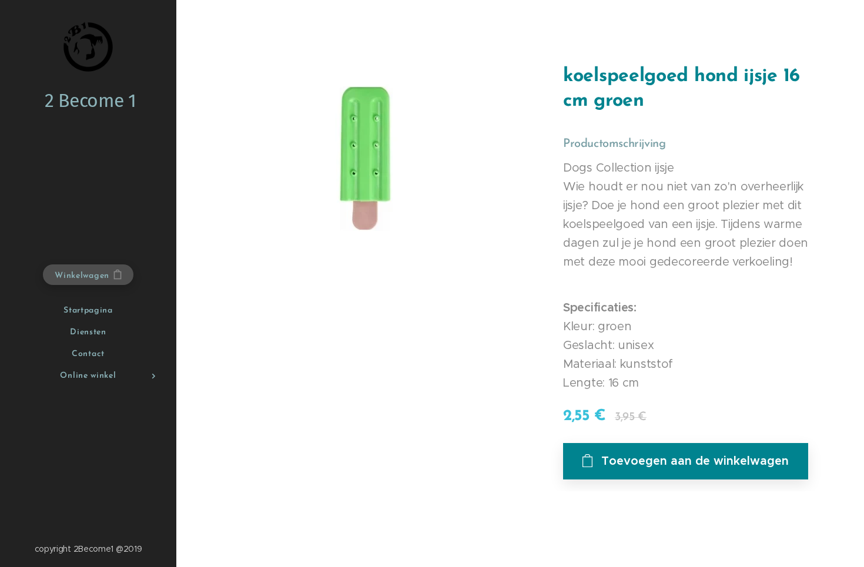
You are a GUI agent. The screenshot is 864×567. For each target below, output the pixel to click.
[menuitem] (88, 310)
